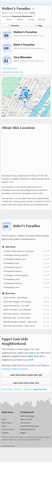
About (4, 419)
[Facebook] (7, 416)
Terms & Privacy (8, 429)
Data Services (25, 423)
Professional (27, 412)
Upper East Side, (10, 13)
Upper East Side (40, 389)
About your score (10, 68)
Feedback (5, 433)
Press (4, 426)
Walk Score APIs (26, 419)
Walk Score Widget (27, 416)
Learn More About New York (26, 383)
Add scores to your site (12, 72)
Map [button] (40, 26)
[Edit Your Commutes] (34, 16)
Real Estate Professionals (29, 426)
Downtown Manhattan (22, 16)
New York (23, 13)
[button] (26, 94)
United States (7, 389)
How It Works (6, 423)
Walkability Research (28, 429)
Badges (23, 433)
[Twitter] (3, 416)
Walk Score (7, 412)
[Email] (11, 416)
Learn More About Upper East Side (26, 375)
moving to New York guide (15, 369)
